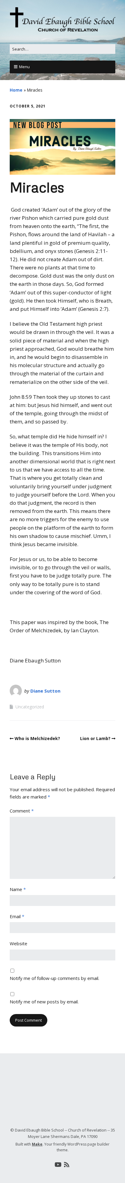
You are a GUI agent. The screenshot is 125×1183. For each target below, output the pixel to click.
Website (18, 943)
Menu (24, 66)
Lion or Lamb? (95, 738)
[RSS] (67, 1165)
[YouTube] (58, 1165)
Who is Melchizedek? (37, 738)
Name (18, 889)
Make (37, 1144)
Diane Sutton (45, 691)
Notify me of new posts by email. (44, 1002)
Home (16, 90)
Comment (22, 811)
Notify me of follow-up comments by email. (54, 978)
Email (17, 916)
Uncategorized (29, 707)
